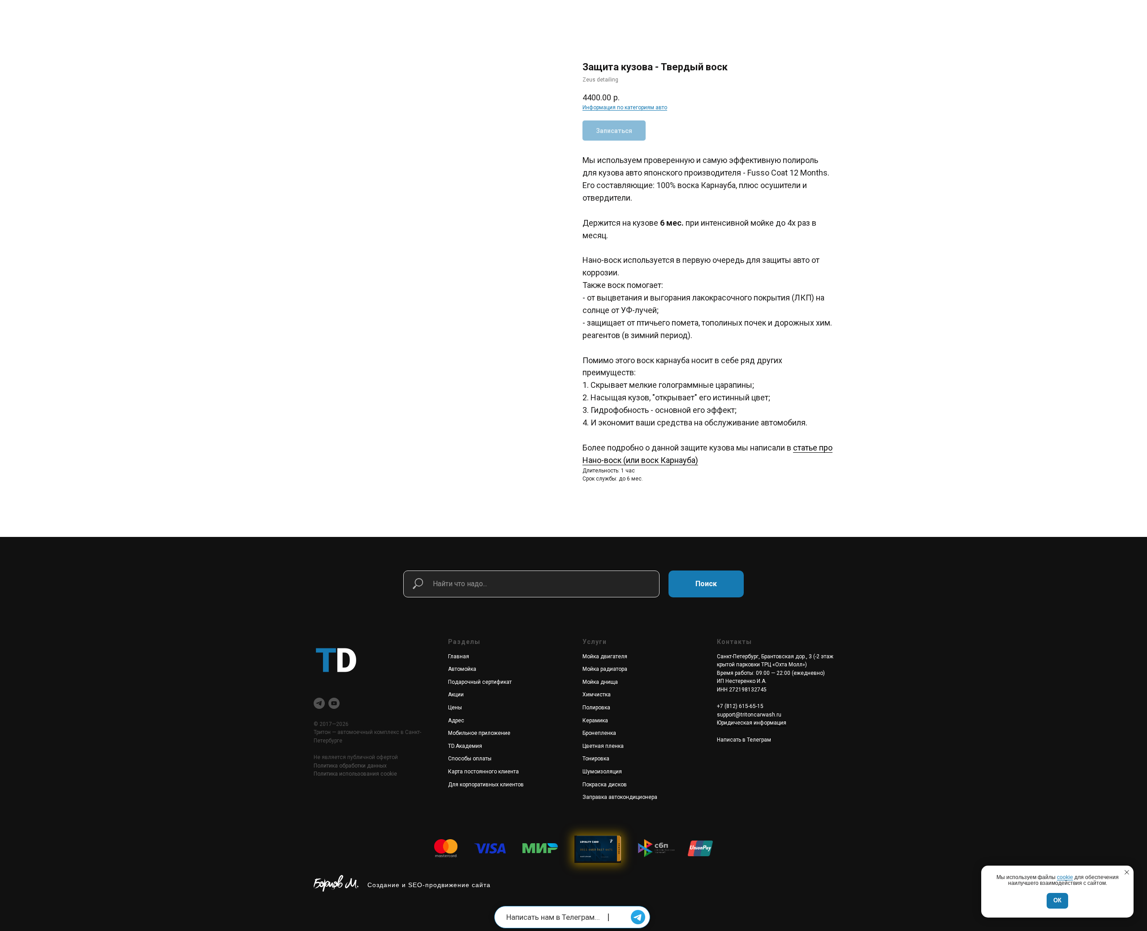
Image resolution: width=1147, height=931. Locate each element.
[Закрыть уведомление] (1126, 872)
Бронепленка (599, 733)
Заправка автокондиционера (619, 797)
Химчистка (596, 694)
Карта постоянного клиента (483, 771)
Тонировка (595, 758)
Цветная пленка (603, 746)
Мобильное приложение (479, 733)
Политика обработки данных (350, 766)
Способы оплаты (470, 758)
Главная (458, 656)
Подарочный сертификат (480, 682)
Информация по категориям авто (624, 107)
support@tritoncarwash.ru (749, 715)
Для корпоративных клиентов (486, 784)
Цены (455, 707)
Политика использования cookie (355, 774)
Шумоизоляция (602, 771)
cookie (1065, 877)
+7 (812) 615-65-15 (740, 706)
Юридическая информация (751, 723)
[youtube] (334, 703)
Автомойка (462, 669)
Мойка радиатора (604, 669)
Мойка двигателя (604, 656)
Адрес (456, 720)
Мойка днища (600, 682)
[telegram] (319, 703)
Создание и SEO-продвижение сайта (429, 884)
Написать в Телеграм (744, 740)
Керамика (595, 720)
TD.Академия (465, 746)
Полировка (596, 707)
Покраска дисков (604, 784)
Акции (456, 694)
